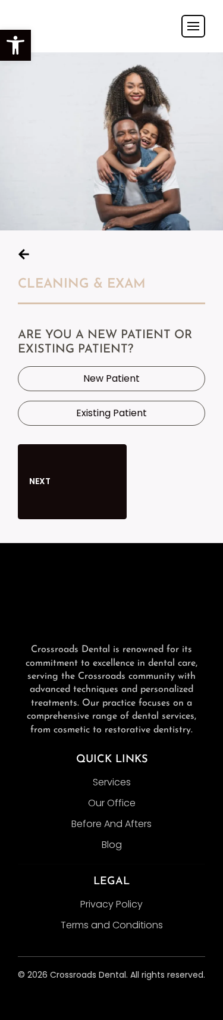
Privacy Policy (111, 904)
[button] (15, 45)
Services (112, 782)
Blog (112, 844)
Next (40, 481)
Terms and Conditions (112, 925)
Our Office (112, 803)
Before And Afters (111, 824)
